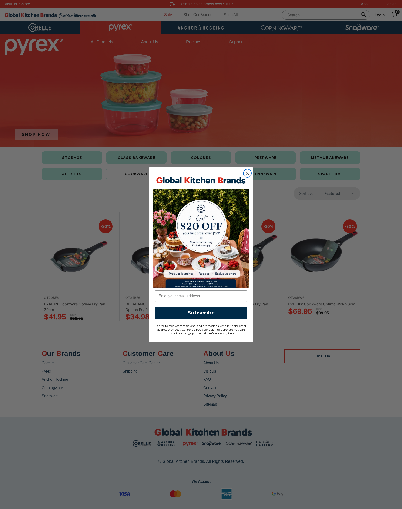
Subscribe (201, 312)
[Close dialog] (247, 173)
